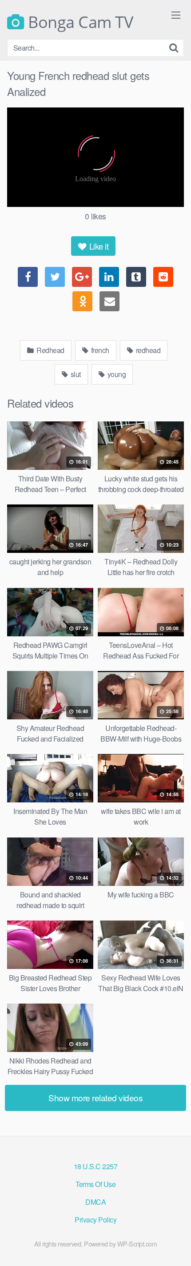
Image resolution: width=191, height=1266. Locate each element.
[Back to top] (175, 1246)
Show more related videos (95, 1097)
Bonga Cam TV (78, 22)
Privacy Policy (95, 1219)
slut (75, 374)
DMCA (95, 1202)
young (116, 374)
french (99, 350)
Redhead (49, 350)
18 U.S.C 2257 (96, 1166)
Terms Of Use (95, 1184)
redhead (147, 350)
